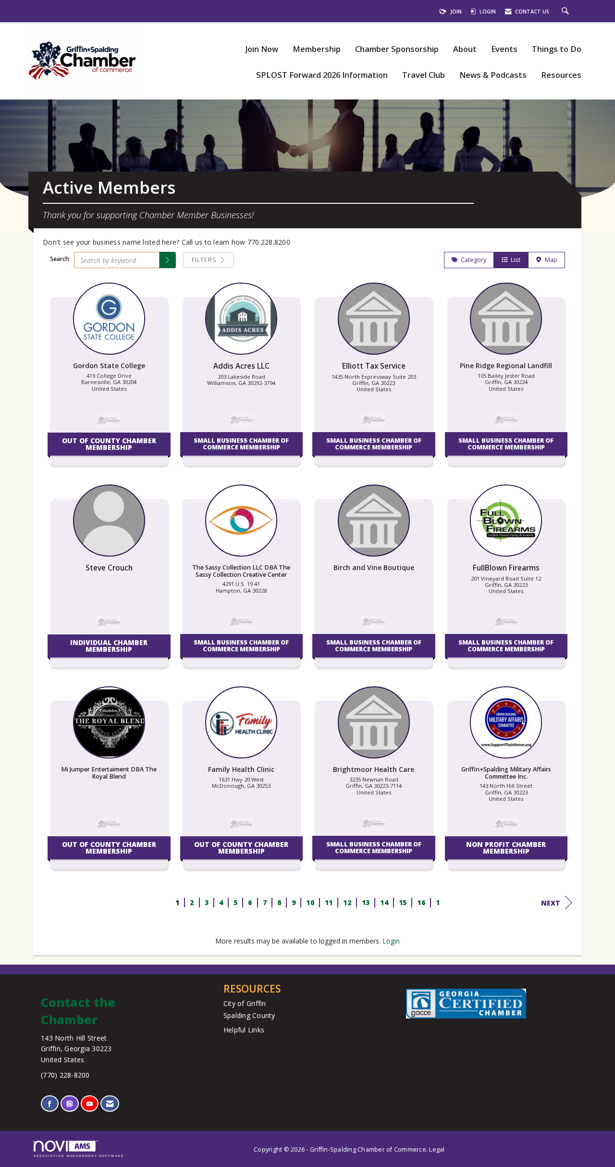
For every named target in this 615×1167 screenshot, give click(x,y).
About (465, 49)
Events (504, 49)
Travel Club (423, 75)
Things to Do (556, 49)
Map (549, 260)
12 (347, 902)
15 (402, 902)
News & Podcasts (493, 75)
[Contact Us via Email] (109, 1103)
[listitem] (109, 379)
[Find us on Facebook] (50, 1103)
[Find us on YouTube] (89, 1103)
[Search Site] (566, 11)
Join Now (261, 49)
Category (472, 260)
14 (384, 902)
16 (421, 902)
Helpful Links (243, 1029)
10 (310, 902)
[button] (168, 260)
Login (391, 940)
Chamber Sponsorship (397, 49)
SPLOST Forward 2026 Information (322, 75)
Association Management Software (79, 1155)
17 (439, 902)
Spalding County (249, 1015)
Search (59, 259)
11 (328, 902)
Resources (561, 75)
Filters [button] (205, 260)
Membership (317, 49)
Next (550, 902)
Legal (436, 1149)
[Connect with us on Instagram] (69, 1103)
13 (365, 902)
